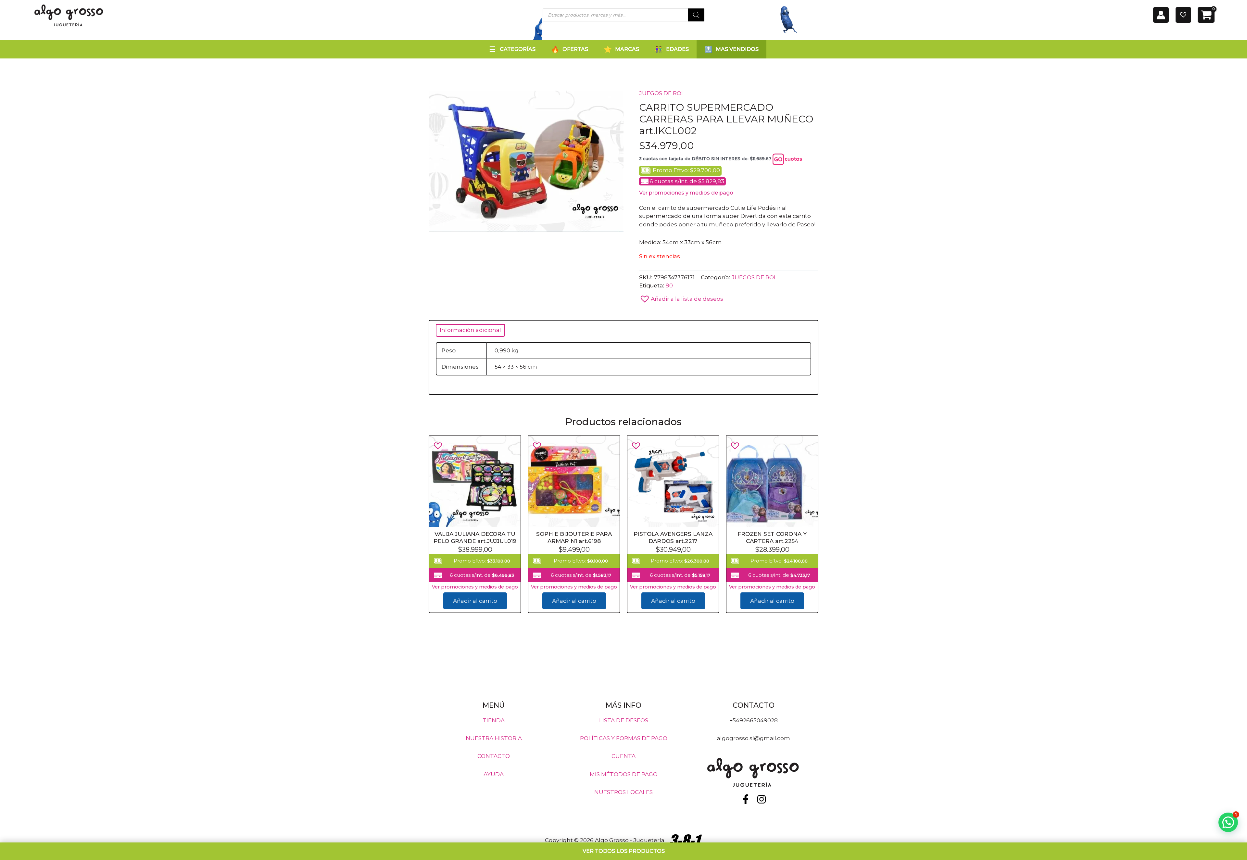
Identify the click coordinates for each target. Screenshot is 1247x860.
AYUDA (494, 774)
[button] (681, 297)
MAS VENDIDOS (737, 49)
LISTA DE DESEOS (623, 720)
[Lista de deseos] (1183, 15)
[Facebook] (745, 799)
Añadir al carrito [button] (475, 601)
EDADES (677, 49)
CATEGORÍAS (517, 49)
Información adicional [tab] (470, 330)
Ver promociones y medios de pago (686, 193)
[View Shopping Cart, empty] (1206, 15)
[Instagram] (761, 799)
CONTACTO (493, 756)
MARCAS (627, 49)
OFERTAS (575, 49)
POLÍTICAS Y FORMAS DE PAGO (623, 738)
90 (669, 285)
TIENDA (494, 720)
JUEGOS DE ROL (662, 93)
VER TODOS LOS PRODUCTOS (624, 851)
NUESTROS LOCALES (623, 792)
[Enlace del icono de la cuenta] (1161, 15)
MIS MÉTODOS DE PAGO (624, 774)
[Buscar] (696, 14)
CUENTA (623, 756)
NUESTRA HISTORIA (494, 738)
